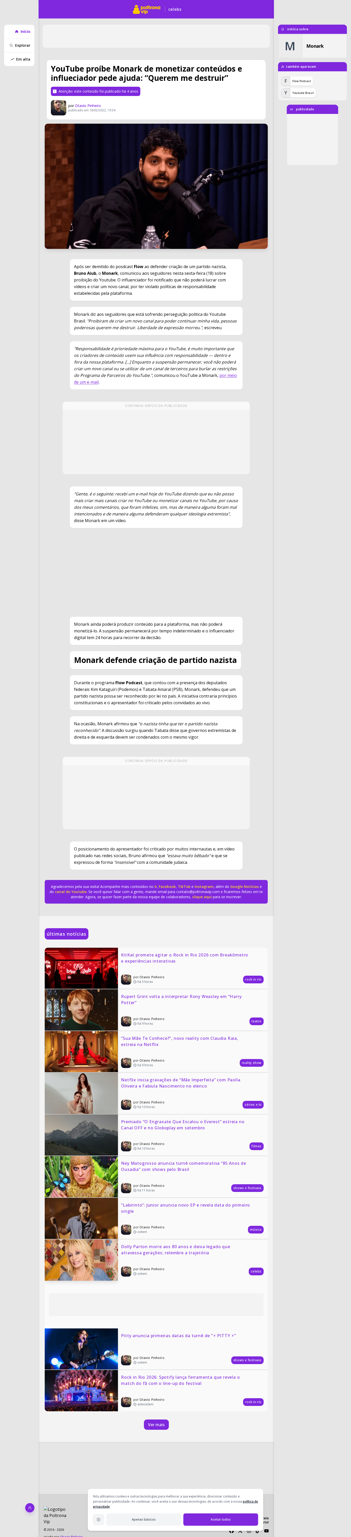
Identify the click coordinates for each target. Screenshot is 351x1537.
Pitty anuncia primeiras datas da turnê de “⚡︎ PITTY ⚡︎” (178, 1335)
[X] (240, 1531)
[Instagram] (249, 1531)
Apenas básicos (144, 1519)
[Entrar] (29, 1507)
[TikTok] (257, 1531)
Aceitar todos (221, 1519)
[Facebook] (231, 1531)
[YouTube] (266, 1531)
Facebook (167, 886)
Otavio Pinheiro (88, 105)
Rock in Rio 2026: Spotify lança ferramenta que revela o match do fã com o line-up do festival (181, 1380)
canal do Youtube (70, 891)
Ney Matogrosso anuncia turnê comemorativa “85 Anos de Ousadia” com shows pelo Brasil (184, 1166)
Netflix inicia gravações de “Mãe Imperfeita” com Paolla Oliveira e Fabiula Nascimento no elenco (181, 1083)
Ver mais (156, 1424)
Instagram (204, 886)
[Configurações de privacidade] (98, 1519)
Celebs (175, 9)
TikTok (183, 886)
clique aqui (202, 896)
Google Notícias (244, 886)
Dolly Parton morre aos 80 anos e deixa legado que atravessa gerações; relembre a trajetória (176, 1250)
